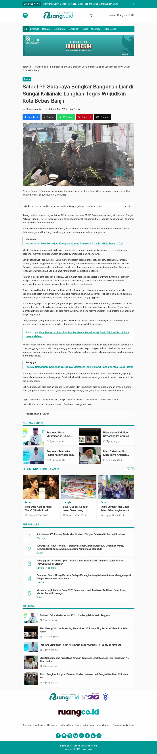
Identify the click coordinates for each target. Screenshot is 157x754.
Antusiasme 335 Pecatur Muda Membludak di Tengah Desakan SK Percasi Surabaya (80, 534)
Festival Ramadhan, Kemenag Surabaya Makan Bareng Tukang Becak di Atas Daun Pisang (79, 366)
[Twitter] (81, 735)
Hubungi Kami (66, 725)
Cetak (77, 109)
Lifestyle (34, 29)
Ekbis (85, 29)
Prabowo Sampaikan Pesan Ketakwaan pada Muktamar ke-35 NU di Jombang (80, 644)
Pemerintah (59, 29)
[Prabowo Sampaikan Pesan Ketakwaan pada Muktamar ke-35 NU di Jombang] (33, 455)
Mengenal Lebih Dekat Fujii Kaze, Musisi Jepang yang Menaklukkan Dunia (81, 3)
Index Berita (110, 29)
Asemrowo (35, 399)
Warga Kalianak (83, 404)
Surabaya (68, 404)
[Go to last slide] (128, 469)
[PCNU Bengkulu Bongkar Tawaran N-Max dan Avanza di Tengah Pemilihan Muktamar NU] (31, 678)
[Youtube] (75, 735)
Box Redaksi (39, 725)
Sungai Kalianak (53, 404)
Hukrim (105, 502)
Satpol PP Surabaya (33, 404)
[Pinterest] (98, 735)
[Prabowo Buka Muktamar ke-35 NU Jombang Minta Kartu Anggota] (33, 436)
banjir (62, 399)
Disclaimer (52, 725)
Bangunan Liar (50, 399)
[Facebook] (58, 735)
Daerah (46, 29)
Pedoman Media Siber (123, 725)
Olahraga (95, 29)
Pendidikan (73, 29)
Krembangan (90, 399)
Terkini (27, 79)
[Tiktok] (87, 735)
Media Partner (103, 725)
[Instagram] (64, 735)
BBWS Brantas (75, 399)
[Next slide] (132, 469)
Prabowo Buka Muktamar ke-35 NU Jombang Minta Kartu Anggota (75, 615)
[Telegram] (93, 735)
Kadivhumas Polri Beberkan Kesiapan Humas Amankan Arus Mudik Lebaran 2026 (74, 243)
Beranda (27, 725)
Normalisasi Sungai (109, 399)
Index (78, 725)
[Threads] (69, 735)
